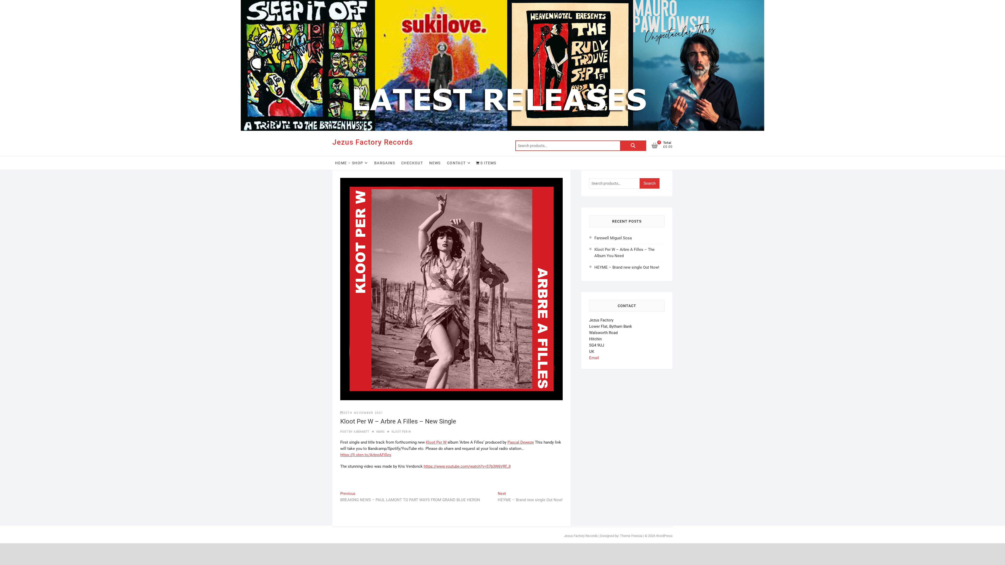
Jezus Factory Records (372, 142)
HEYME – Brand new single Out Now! (626, 267)
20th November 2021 (363, 413)
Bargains (384, 163)
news (380, 431)
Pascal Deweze (520, 442)
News (435, 163)
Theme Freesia (631, 536)
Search (633, 145)
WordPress (664, 536)
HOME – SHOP (349, 163)
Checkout (412, 163)
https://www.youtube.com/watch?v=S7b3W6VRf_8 (467, 466)
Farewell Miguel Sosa (613, 238)
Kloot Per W (401, 431)
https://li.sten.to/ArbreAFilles (365, 455)
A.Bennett (361, 431)
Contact (456, 163)
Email (594, 357)
